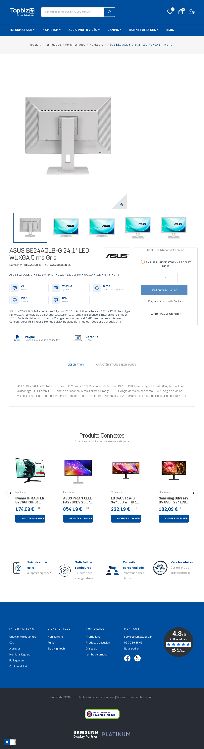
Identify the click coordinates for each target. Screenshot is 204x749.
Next (194, 228)
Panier (52, 643)
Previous (10, 228)
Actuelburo (146, 697)
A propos (15, 649)
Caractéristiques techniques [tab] (116, 365)
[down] (175, 278)
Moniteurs (21, 493)
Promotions (93, 637)
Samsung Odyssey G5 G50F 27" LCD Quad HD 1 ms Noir (173, 501)
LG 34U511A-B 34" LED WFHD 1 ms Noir (124, 501)
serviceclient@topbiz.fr (138, 637)
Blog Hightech (56, 649)
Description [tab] (76, 365)
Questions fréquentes (22, 637)
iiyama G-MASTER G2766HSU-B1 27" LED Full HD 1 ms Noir (29, 501)
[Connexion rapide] (192, 12)
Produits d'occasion (98, 643)
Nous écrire (131, 649)
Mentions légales (19, 654)
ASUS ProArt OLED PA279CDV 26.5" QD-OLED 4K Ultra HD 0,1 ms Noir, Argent (77, 501)
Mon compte (55, 637)
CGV (11, 643)
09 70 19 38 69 (133, 643)
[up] (157, 278)
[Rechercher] (109, 12)
